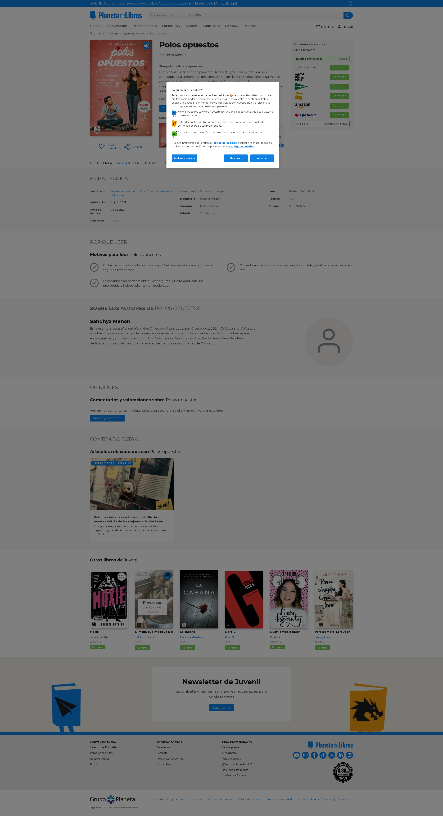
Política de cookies (224, 142)
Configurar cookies (184, 158)
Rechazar (236, 158)
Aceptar (262, 158)
